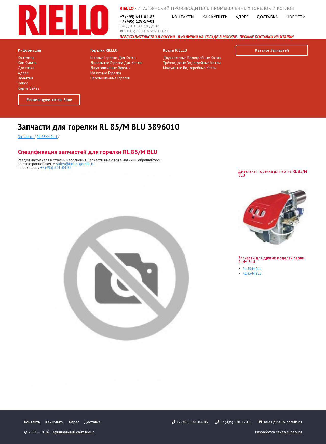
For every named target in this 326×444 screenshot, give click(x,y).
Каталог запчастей (272, 50)
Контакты (183, 17)
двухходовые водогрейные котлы (192, 57)
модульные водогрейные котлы (190, 67)
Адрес (242, 17)
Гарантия (25, 78)
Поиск (23, 83)
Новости (296, 17)
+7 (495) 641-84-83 (137, 17)
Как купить (214, 17)
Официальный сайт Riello (73, 431)
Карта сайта (28, 88)
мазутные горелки (105, 72)
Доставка (267, 17)
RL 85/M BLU (252, 273)
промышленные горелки (110, 78)
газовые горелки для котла (113, 57)
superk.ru (294, 431)
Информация (29, 50)
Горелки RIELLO (104, 50)
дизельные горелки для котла (116, 62)
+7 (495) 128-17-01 (137, 21)
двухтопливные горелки (110, 67)
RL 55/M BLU (252, 268)
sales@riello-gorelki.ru (146, 31)
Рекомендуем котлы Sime (49, 99)
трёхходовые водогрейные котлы (192, 62)
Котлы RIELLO (175, 50)
